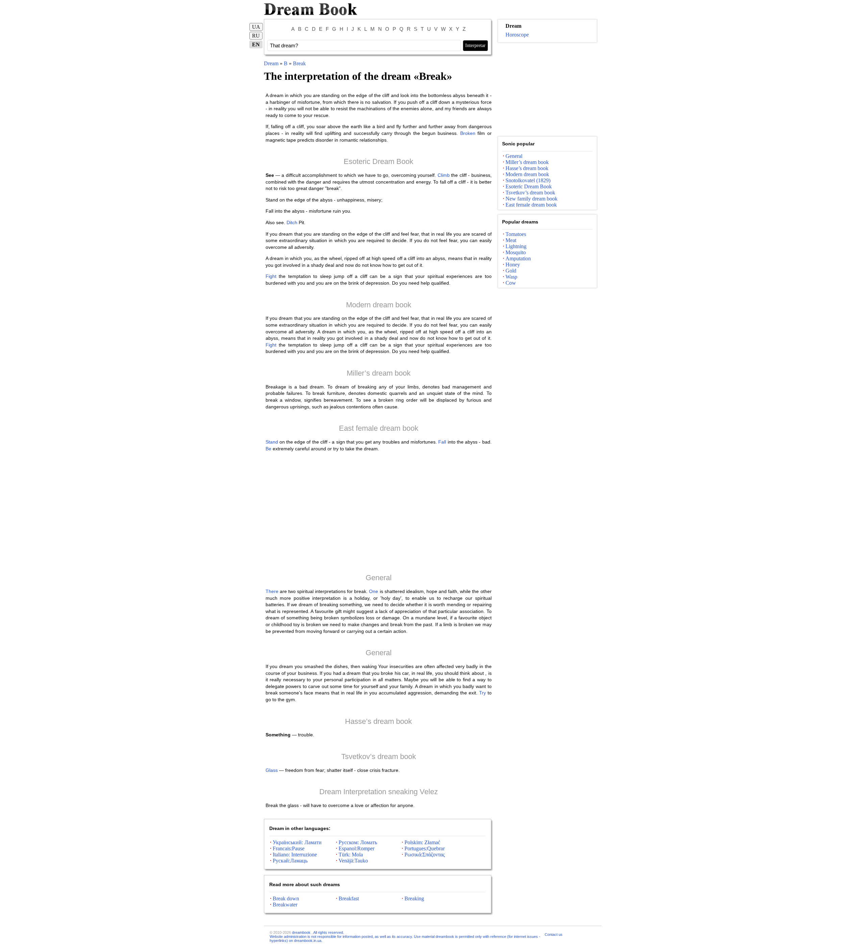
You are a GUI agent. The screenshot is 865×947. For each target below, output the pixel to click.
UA (256, 27)
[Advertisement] (379, 512)
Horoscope (517, 35)
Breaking (414, 898)
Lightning (515, 246)
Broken (467, 133)
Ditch (292, 222)
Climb (444, 175)
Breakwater (285, 904)
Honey (512, 264)
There (272, 591)
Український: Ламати (297, 842)
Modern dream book (378, 305)
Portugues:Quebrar (424, 848)
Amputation (518, 258)
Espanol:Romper (356, 848)
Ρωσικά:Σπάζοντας (424, 854)
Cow (510, 283)
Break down (286, 898)
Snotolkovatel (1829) (527, 180)
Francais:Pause (288, 848)
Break (299, 63)
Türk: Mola (351, 854)
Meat (510, 240)
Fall (442, 442)
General (379, 577)
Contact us (554, 934)
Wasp (511, 277)
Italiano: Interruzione (295, 854)
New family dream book (531, 199)
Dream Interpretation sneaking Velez (378, 791)
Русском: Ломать (358, 842)
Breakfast (349, 898)
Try (482, 692)
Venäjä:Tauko (353, 860)
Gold (510, 271)
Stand (272, 442)
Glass (272, 770)
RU (256, 36)
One (373, 591)
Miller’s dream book (379, 373)
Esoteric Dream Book (378, 161)
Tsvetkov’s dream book (378, 756)
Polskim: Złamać (422, 842)
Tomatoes (515, 234)
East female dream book (378, 428)
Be (268, 448)
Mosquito (515, 252)
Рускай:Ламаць (290, 860)
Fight (271, 276)
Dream (271, 63)
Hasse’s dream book (378, 721)
